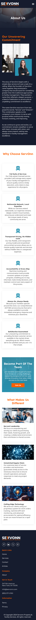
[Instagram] (18, 544)
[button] (33, 4)
